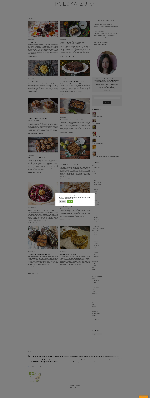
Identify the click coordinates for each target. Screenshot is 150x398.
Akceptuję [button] (70, 201)
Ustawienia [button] (62, 201)
